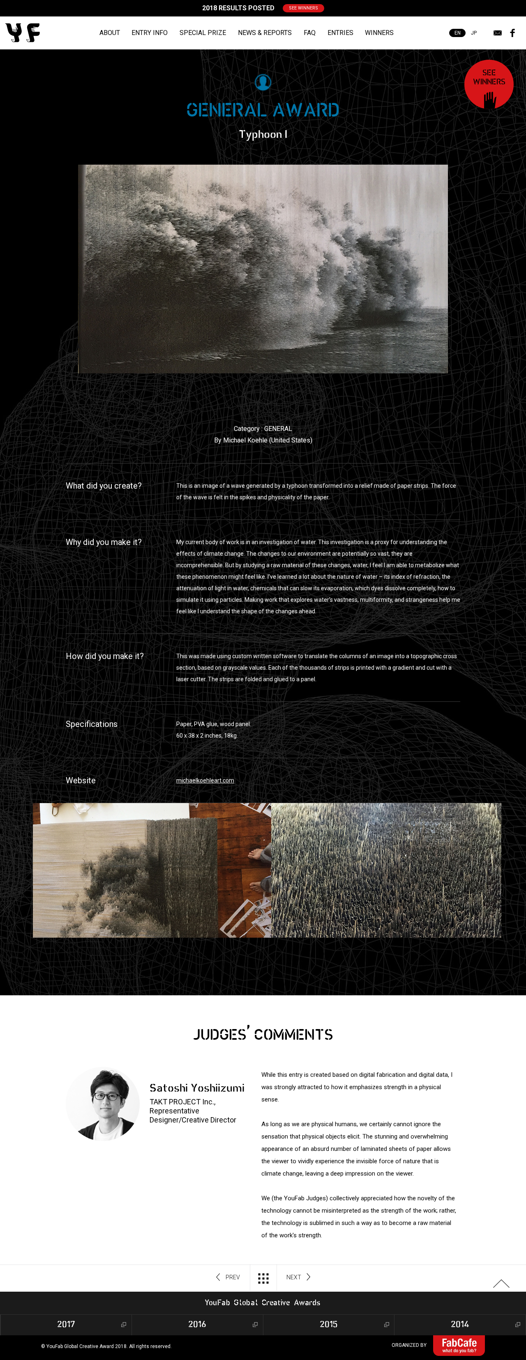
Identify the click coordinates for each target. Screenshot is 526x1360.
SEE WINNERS (303, 8)
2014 (460, 1325)
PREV (233, 1277)
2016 (197, 1325)
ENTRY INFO (150, 33)
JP (474, 33)
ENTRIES (340, 33)
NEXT (293, 1277)
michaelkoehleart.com (205, 780)
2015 (329, 1325)
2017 (66, 1325)
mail (497, 33)
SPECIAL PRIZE (203, 33)
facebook (512, 33)
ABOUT (109, 33)
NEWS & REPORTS (265, 33)
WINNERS (379, 33)
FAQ (310, 33)
